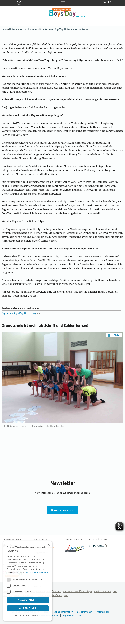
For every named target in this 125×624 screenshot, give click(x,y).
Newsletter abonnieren (62, 509)
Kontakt (81, 615)
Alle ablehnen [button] (27, 608)
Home (5, 29)
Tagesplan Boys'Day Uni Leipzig (19, 313)
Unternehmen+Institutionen (23, 29)
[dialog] (27, 581)
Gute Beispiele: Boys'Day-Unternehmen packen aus (64, 29)
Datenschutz (102, 611)
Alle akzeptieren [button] (27, 599)
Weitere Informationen (37, 572)
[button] (28, 615)
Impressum (68, 615)
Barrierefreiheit (84, 611)
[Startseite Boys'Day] (62, 16)
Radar (107, 2)
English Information (63, 611)
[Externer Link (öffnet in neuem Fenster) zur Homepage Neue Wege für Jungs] (74, 552)
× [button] (48, 545)
